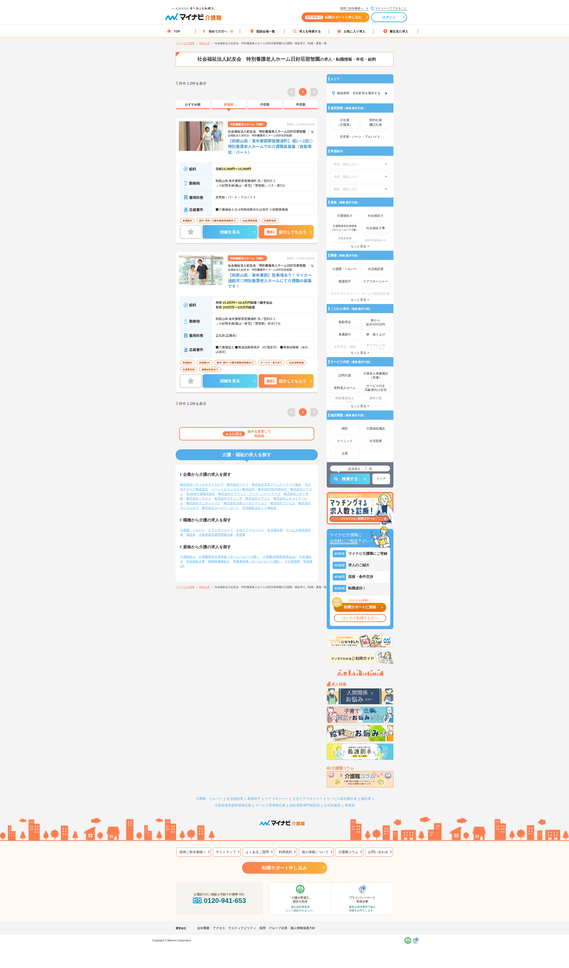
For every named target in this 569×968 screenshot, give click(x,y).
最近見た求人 (399, 31)
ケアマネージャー (220, 530)
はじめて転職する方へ (360, 618)
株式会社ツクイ (237, 484)
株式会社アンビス (282, 503)
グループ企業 (278, 928)
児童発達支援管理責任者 (216, 534)
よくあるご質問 (257, 852)
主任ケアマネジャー (250, 530)
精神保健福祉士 (219, 561)
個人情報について (315, 852)
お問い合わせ (378, 852)
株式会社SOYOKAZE (272, 489)
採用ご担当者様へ (192, 852)
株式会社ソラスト (198, 498)
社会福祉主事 (195, 561)
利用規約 (285, 852)
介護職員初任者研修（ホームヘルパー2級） (229, 556)
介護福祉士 (188, 556)
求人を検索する (310, 31)
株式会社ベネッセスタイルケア (202, 484)
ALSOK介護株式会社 (200, 494)
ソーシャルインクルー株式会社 (233, 489)
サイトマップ (226, 852)
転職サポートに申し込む (334, 17)
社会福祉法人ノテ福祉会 (259, 508)
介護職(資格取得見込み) (279, 556)
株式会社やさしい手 (228, 498)
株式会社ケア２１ (257, 498)
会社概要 (203, 928)
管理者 (240, 534)
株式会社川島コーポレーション (245, 503)
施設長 (191, 534)
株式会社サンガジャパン (203, 503)
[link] (193, 104)
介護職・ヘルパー (192, 530)
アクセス (219, 928)
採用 (262, 928)
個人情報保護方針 (303, 928)
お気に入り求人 (354, 31)
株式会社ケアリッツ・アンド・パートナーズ (249, 494)
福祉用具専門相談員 (305, 805)
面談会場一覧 (265, 31)
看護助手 (254, 798)
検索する (350, 479)
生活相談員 (275, 530)
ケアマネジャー (276, 798)
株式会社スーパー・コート (220, 508)
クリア (381, 478)
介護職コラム (348, 852)
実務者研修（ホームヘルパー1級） (257, 561)
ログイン (389, 17)
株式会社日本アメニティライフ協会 (276, 484)
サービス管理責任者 (270, 805)
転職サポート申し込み (284, 867)
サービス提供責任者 (342, 798)
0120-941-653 (225, 900)
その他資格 (292, 561)
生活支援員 (332, 805)
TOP (177, 31)
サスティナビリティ (242, 928)
